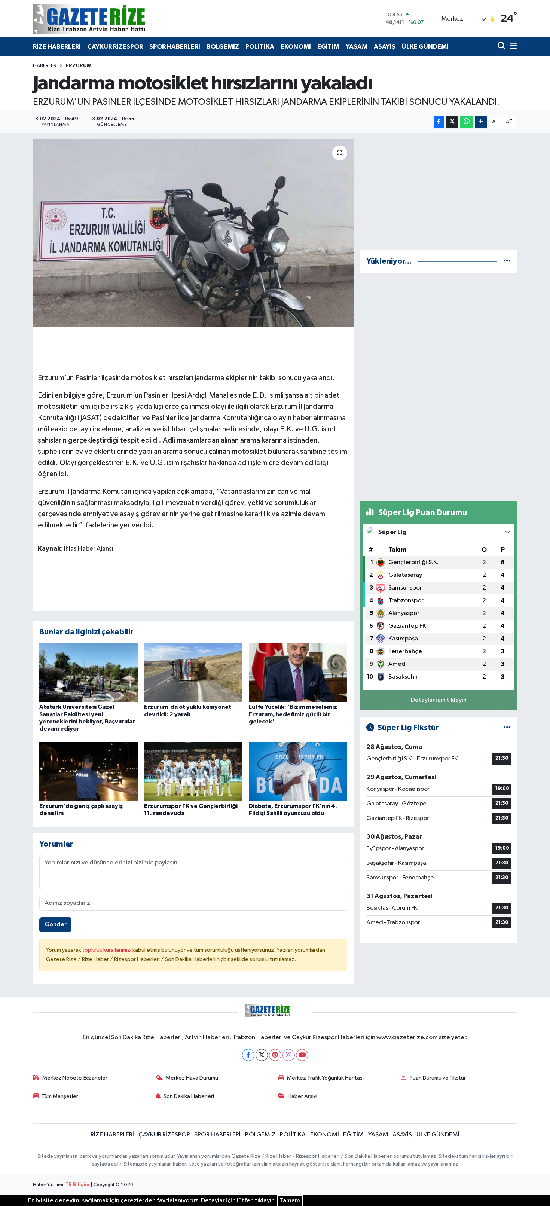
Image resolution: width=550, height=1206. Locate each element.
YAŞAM (356, 46)
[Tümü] (507, 261)
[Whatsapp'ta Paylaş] (466, 122)
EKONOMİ (296, 46)
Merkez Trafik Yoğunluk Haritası (325, 1078)
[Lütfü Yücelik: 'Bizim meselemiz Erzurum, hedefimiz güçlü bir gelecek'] (298, 672)
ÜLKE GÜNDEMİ (425, 46)
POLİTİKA (259, 46)
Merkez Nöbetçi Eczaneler (74, 1078)
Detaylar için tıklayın (439, 700)
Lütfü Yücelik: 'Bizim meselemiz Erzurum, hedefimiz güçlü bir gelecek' (293, 714)
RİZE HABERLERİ (57, 46)
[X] (262, 1055)
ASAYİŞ (384, 46)
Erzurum (78, 65)
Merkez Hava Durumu (192, 1078)
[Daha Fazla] (481, 122)
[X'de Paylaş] (452, 122)
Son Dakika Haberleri (189, 1096)
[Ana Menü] (512, 47)
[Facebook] (248, 1055)
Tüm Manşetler (60, 1096)
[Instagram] (288, 1055)
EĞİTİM (328, 46)
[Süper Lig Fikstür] (507, 728)
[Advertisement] (438, 191)
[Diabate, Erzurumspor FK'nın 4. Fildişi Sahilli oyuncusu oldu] (298, 771)
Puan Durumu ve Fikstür (438, 1078)
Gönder (56, 924)
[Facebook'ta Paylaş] (439, 122)
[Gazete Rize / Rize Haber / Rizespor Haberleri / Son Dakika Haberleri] (108, 18)
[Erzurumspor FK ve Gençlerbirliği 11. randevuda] (193, 771)
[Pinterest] (275, 1055)
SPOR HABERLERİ (174, 46)
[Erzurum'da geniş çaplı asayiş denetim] (88, 771)
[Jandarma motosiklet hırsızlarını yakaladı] (193, 233)
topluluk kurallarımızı (107, 950)
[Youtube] (302, 1055)
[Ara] (502, 47)
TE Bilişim (77, 1184)
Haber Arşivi (302, 1096)
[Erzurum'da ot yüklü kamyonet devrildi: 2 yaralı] (193, 672)
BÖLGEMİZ (223, 46)
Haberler (44, 65)
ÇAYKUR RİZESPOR (115, 46)
